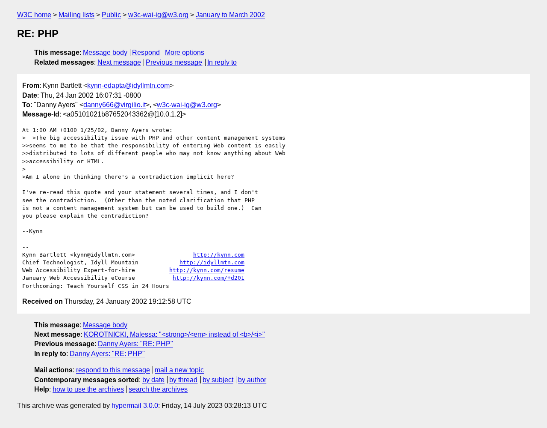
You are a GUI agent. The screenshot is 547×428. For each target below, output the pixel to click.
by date (153, 379)
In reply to (222, 62)
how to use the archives (88, 389)
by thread (183, 379)
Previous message (174, 62)
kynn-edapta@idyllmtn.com (128, 85)
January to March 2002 (230, 14)
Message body (105, 52)
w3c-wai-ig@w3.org (158, 14)
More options (184, 52)
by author (252, 379)
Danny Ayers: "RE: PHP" (135, 343)
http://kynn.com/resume (206, 270)
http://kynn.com (218, 254)
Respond (146, 52)
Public (111, 14)
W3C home (34, 14)
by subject (218, 379)
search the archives (158, 389)
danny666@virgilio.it (114, 104)
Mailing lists (76, 14)
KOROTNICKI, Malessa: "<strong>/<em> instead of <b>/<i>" (174, 334)
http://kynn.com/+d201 (208, 278)
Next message (119, 62)
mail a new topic (179, 370)
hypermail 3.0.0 (135, 405)
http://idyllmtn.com (211, 262)
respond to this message (113, 370)
